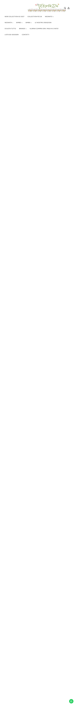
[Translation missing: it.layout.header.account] (68, 8)
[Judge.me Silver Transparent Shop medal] (37, 100)
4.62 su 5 (42, 66)
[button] (27, 72)
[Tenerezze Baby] (47, 12)
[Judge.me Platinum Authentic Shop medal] (18, 100)
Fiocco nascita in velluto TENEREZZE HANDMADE (24, 513)
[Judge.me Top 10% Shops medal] (57, 100)
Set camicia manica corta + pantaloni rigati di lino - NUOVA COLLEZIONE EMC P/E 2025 (37, 361)
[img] (37, 66)
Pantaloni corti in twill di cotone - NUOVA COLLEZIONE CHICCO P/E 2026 (33, 124)
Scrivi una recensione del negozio (37, 87)
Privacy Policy (33, 647)
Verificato (36, 107)
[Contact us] (71, 701)
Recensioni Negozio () (36, 112)
